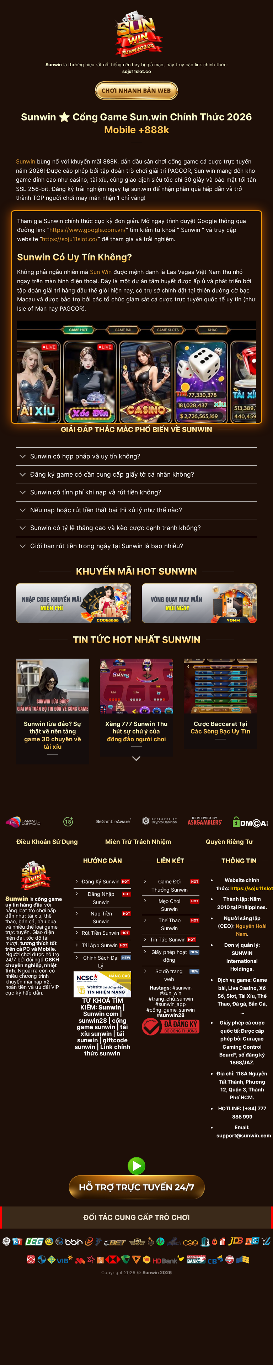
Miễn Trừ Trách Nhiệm (138, 841)
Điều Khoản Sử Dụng (47, 841)
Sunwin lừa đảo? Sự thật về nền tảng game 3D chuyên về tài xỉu (52, 735)
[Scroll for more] (136, 758)
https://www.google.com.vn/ (87, 229)
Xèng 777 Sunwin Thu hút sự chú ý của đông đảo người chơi (136, 731)
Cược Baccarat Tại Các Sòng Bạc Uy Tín (220, 727)
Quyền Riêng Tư (229, 841)
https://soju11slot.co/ (70, 239)
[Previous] (24, 704)
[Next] (248, 704)
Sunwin (25, 161)
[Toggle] (23, 457)
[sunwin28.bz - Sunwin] (136, 30)
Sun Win (101, 271)
